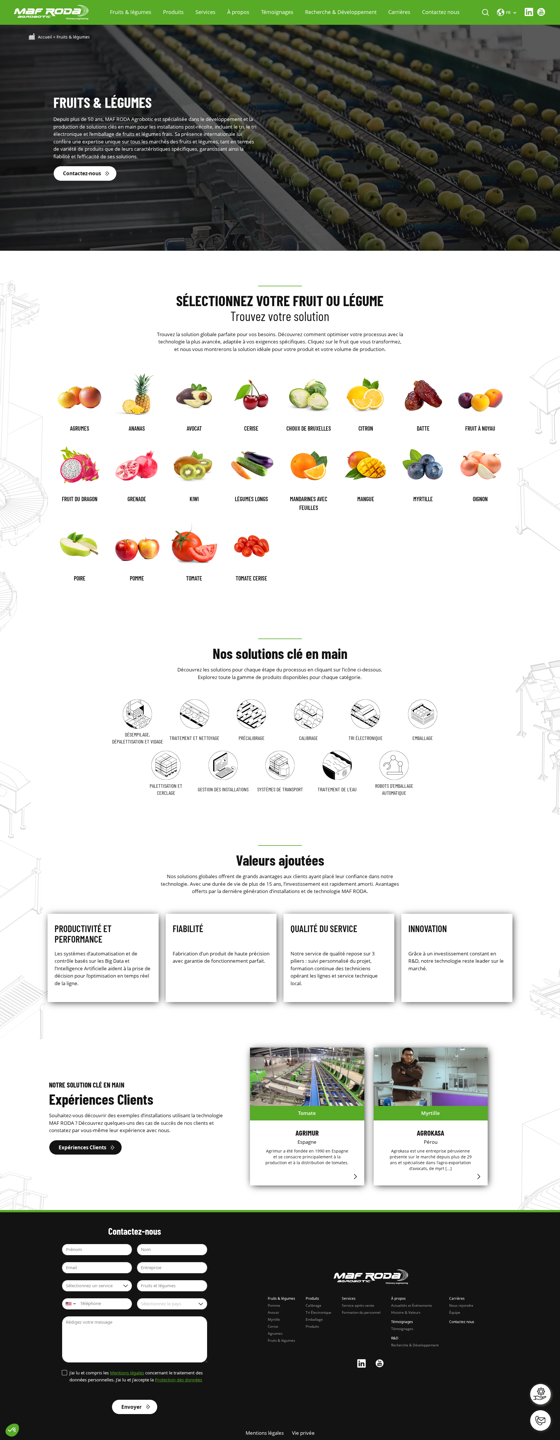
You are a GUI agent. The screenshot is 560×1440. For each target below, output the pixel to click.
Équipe (454, 1312)
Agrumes (275, 1333)
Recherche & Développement (341, 11)
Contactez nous (441, 11)
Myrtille (274, 1319)
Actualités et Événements (411, 1305)
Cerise (273, 1326)
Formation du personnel (361, 1312)
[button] (70, 1303)
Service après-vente (358, 1305)
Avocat (273, 1312)
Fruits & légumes (130, 11)
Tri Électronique (318, 1312)
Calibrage (313, 1305)
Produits (173, 11)
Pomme (274, 1305)
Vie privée (303, 1433)
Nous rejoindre (461, 1305)
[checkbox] (134, 1376)
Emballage (314, 1319)
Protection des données (178, 1380)
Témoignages (277, 11)
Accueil (45, 37)
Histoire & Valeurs (406, 1312)
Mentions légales (127, 1373)
